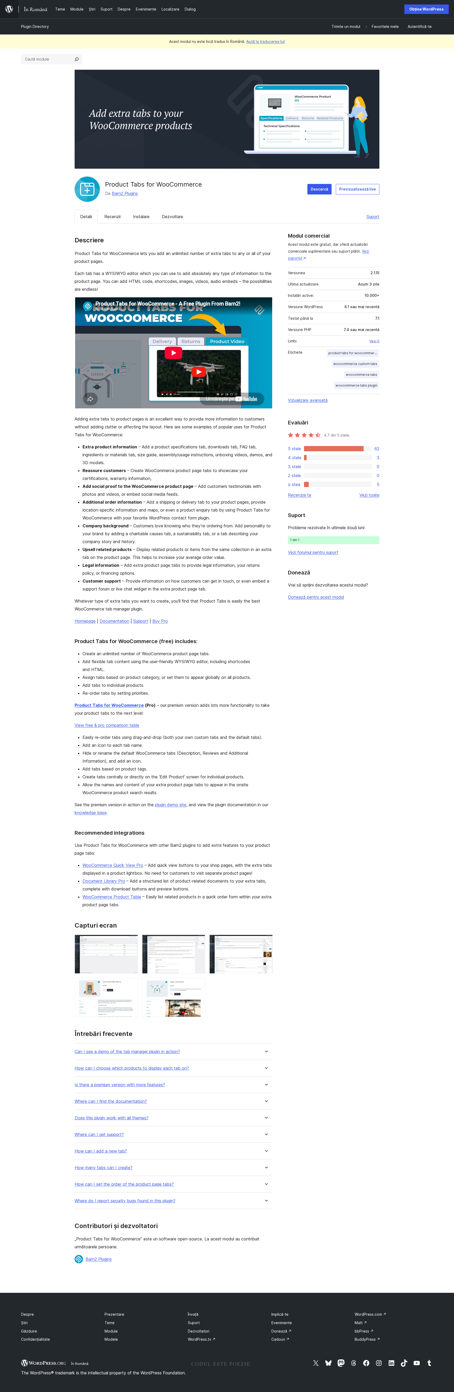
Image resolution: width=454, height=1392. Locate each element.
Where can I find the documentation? (111, 1101)
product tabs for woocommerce (353, 353)
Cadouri (280, 1339)
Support (140, 621)
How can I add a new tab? (101, 1151)
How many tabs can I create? (103, 1167)
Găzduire (29, 1331)
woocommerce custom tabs (355, 364)
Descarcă (319, 189)
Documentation (114, 621)
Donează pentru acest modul (316, 597)
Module (111, 1331)
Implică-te (279, 1314)
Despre (27, 1314)
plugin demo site (170, 804)
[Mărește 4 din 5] (130, 985)
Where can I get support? (99, 1134)
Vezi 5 (374, 341)
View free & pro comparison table (107, 725)
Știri (24, 1322)
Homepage (85, 621)
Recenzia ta (299, 495)
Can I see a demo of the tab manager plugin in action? (127, 1051)
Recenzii (112, 216)
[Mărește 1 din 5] (130, 941)
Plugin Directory (35, 26)
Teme (110, 1322)
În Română (79, 1363)
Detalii (86, 216)
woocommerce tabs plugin (356, 385)
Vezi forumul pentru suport (313, 552)
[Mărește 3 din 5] (265, 941)
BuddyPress (367, 1339)
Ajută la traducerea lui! (265, 41)
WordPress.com (370, 1314)
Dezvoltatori (198, 1331)
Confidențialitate (35, 1339)
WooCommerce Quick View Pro (112, 865)
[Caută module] (76, 59)
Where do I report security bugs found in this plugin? (125, 1200)
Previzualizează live (357, 189)
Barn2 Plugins (125, 193)
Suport (373, 216)
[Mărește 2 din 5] (198, 941)
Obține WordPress (426, 9)
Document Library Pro (103, 881)
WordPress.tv (202, 1339)
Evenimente (281, 1322)
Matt (361, 1322)
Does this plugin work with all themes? (111, 1117)
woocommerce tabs (361, 375)
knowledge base (91, 812)
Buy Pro (160, 621)
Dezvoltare (172, 216)
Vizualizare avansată (308, 400)
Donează (281, 1331)
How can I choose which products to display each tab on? (132, 1068)
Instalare (141, 216)
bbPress (364, 1331)
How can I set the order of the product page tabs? (124, 1184)
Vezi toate (369, 495)
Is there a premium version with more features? (120, 1084)
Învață (193, 1314)
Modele (111, 1339)
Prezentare (114, 1314)
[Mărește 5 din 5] (198, 985)
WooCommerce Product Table (111, 896)
